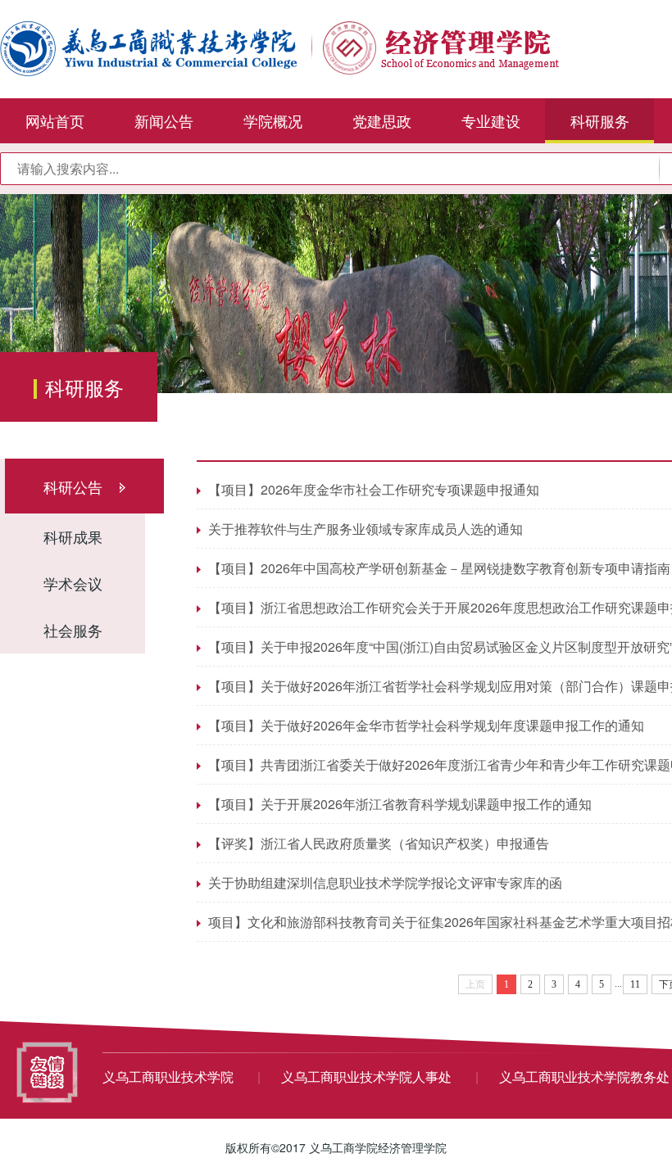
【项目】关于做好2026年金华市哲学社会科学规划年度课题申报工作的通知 (426, 725)
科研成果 (72, 536)
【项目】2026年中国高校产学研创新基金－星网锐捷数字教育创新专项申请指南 (439, 568)
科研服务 (599, 120)
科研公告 (72, 486)
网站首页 (54, 120)
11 (635, 984)
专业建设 (490, 120)
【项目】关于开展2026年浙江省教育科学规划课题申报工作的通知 (400, 803)
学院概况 (272, 120)
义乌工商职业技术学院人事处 (368, 1076)
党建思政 (381, 120)
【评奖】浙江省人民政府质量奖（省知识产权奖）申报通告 (378, 843)
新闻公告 (163, 120)
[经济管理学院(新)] (279, 46)
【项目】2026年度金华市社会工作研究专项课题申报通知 (373, 489)
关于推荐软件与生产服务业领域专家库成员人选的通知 (365, 528)
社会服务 (72, 629)
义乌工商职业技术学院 (169, 1076)
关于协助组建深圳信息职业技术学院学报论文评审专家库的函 (385, 882)
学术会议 (72, 583)
